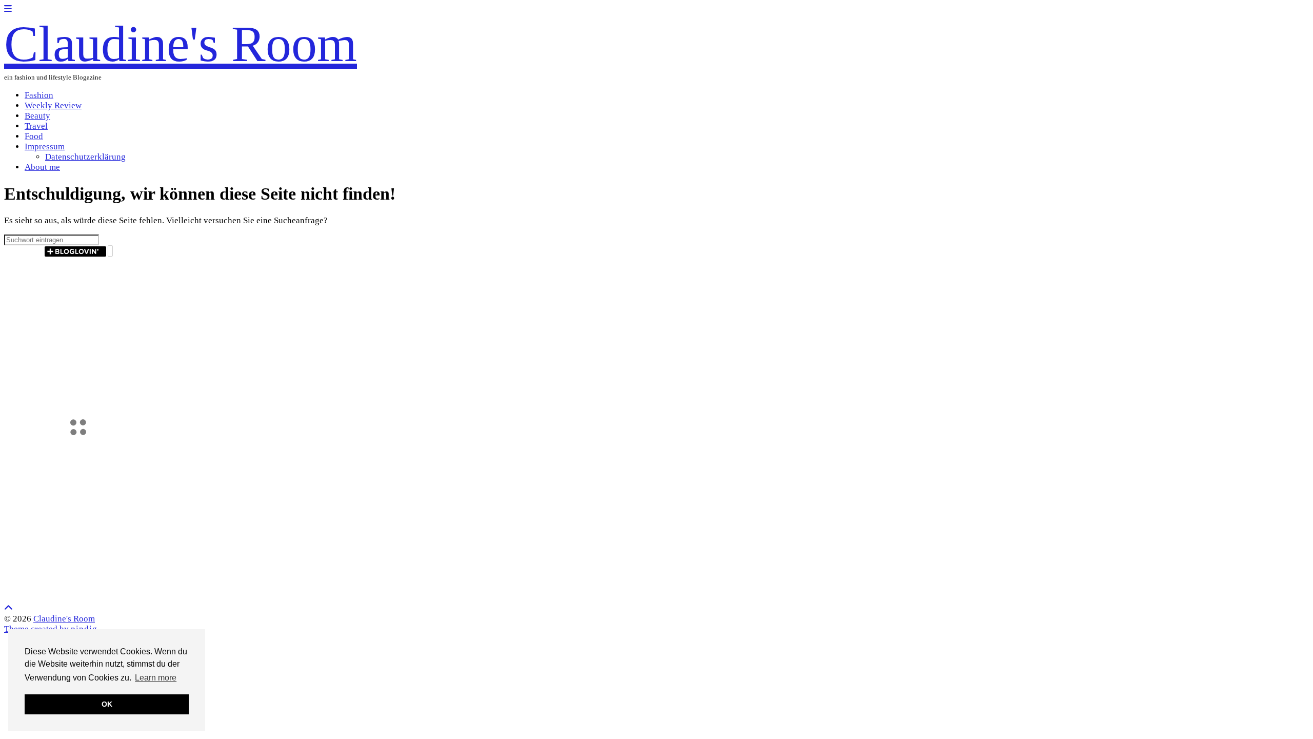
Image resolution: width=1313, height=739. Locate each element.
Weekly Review (53, 105)
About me (42, 167)
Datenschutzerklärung (85, 157)
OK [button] (107, 704)
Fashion (39, 95)
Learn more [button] (155, 677)
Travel (36, 126)
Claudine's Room (180, 43)
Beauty (37, 116)
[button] (8, 9)
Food (34, 136)
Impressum (45, 146)
